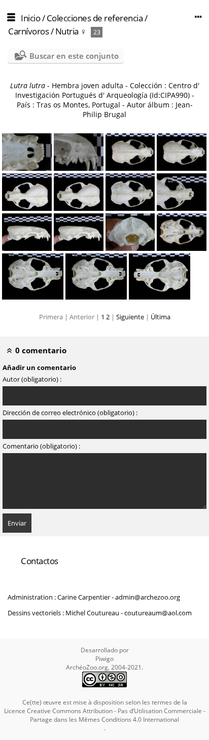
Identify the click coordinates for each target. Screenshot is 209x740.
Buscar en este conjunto (74, 56)
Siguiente (130, 316)
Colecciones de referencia (95, 18)
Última (160, 316)
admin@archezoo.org (147, 597)
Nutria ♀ (71, 31)
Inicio (30, 18)
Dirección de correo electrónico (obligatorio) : (70, 412)
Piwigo (104, 658)
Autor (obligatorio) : (32, 379)
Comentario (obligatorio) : (41, 446)
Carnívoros (29, 31)
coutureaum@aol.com (158, 612)
